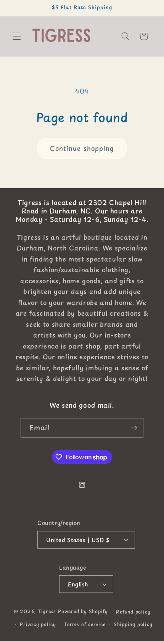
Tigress (47, 611)
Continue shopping (82, 148)
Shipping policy (133, 624)
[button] (17, 36)
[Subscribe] (134, 428)
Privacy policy (38, 624)
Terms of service (84, 624)
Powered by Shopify (83, 611)
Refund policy (133, 611)
